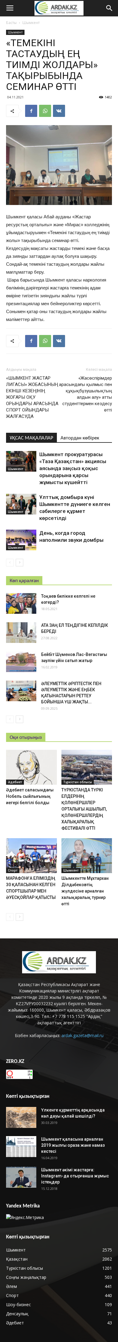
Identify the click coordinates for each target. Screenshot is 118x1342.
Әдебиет (15, 782)
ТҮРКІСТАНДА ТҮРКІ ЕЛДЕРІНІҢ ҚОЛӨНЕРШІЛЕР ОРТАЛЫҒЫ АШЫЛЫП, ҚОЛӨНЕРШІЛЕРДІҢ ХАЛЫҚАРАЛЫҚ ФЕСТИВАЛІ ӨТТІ (84, 809)
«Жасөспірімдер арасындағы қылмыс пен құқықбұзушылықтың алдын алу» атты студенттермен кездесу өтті (85, 394)
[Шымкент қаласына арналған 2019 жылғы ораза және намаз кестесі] (21, 1146)
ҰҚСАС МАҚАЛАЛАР (31, 438)
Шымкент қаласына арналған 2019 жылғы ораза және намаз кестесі (73, 1145)
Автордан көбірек (80, 438)
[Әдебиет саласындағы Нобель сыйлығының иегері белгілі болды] (31, 767)
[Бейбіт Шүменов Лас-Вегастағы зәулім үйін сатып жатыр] (21, 661)
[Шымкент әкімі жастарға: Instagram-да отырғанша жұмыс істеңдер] (21, 1177)
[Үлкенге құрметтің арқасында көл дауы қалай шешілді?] (21, 1117)
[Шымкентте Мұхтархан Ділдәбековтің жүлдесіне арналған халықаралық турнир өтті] (86, 855)
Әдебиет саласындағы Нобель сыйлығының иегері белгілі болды (30, 796)
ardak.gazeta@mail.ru (82, 1035)
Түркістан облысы (77, 782)
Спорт (13, 870)
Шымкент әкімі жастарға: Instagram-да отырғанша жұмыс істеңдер (75, 1175)
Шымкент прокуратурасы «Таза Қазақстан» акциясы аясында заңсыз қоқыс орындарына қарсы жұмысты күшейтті (72, 468)
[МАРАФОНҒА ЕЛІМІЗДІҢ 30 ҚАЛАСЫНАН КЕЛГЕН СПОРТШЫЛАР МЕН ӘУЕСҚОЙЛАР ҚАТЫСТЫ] (31, 855)
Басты (11, 22)
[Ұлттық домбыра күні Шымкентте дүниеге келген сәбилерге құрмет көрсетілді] (21, 504)
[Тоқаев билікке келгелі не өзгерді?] (21, 603)
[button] (109, 8)
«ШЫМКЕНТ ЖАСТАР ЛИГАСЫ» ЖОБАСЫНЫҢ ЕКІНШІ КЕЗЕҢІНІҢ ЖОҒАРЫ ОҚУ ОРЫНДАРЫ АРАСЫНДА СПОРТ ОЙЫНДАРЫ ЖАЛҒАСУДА (32, 397)
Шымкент (31, 22)
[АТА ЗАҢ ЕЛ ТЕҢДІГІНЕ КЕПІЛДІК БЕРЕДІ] (21, 632)
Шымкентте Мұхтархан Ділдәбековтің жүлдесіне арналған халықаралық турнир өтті (85, 891)
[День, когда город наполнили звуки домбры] (21, 540)
